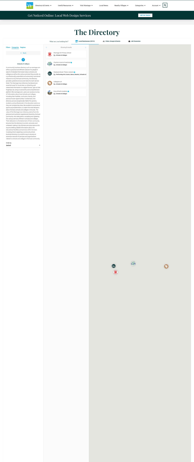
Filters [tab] (8, 47)
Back (24, 53)
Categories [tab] (15, 47)
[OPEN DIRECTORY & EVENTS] (51, 5)
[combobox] (23, 145)
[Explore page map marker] (115, 272)
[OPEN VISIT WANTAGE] (92, 5)
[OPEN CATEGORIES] (145, 5)
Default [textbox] (8, 145)
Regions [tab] (23, 47)
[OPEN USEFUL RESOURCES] (73, 5)
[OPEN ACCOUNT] (160, 5)
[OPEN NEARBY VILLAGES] (128, 5)
